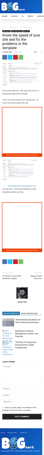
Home (4, 27)
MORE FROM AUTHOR (29, 313)
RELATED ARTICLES (11, 313)
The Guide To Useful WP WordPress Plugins (11, 277)
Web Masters (13, 27)
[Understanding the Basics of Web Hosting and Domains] (8, 322)
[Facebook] (4, 57)
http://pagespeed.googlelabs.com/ (22, 186)
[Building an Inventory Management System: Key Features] (8, 337)
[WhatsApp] (21, 57)
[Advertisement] (22, 130)
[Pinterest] (15, 57)
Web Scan (26, 31)
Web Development (26, 27)
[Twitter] (10, 57)
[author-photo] (22, 299)
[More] (26, 57)
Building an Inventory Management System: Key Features (26, 333)
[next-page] (7, 353)
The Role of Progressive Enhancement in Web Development (25, 345)
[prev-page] (3, 353)
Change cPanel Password (36, 277)
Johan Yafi (8, 52)
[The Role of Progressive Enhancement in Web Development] (8, 348)
